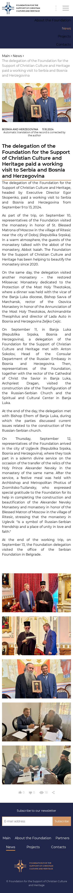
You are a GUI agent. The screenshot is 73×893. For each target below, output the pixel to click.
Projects (33, 847)
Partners (62, 838)
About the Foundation (33, 838)
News (10, 847)
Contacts (58, 847)
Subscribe (62, 821)
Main (7, 838)
